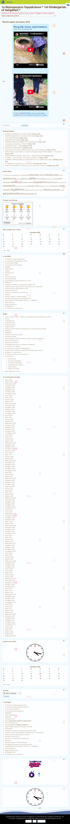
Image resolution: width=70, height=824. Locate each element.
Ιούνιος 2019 (9, 512)
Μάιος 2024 (8, 417)
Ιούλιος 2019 (9, 510)
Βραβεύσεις (8, 332)
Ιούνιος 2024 (9, 415)
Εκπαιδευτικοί (12, 359)
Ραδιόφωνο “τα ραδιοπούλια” (13, 352)
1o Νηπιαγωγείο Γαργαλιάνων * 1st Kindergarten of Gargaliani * (33, 8)
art (20, 175)
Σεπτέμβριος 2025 (10, 393)
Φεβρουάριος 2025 (10, 403)
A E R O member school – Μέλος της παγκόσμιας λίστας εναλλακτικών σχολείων (28, 317)
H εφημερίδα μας (10, 320)
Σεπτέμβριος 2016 (10, 551)
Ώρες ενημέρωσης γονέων (12, 371)
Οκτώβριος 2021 (10, 468)
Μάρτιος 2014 (9, 592)
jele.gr (7, 274)
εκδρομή (30, 182)
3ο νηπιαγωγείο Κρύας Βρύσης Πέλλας (16, 261)
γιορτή (55, 179)
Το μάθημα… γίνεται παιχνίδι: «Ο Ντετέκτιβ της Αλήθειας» (21, 157)
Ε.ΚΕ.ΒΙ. (7, 294)
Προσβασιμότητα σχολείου (15, 364)
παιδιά (62, 186)
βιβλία (27, 179)
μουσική (47, 186)
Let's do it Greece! (10, 276)
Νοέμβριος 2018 (9, 519)
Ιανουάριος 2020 (10, 500)
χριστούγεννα (31, 194)
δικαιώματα (7, 182)
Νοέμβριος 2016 (9, 547)
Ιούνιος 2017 (9, 535)
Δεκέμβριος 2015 (10, 563)
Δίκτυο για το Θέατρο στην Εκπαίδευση (16, 292)
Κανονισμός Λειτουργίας (15, 362)
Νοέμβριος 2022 (9, 447)
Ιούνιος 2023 (9, 435)
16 (13, 241)
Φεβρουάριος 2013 (10, 614)
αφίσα (23, 179)
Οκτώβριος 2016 (10, 549)
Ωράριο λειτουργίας (13, 368)
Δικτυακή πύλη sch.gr (11, 290)
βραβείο (43, 179)
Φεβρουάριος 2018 (10, 525)
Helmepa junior (9, 272)
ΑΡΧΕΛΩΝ (8, 282)
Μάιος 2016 (8, 555)
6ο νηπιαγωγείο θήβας (11, 263)
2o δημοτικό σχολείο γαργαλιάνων (15, 259)
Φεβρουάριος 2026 (10, 384)
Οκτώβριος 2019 (10, 506)
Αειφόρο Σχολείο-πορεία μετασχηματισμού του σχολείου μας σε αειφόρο (25, 328)
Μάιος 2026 (8, 380)
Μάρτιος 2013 (9, 612)
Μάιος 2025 (8, 397)
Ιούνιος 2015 (9, 571)
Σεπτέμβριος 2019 (10, 508)
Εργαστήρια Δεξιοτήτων (12, 342)
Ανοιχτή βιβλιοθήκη (10, 278)
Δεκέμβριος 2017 (10, 529)
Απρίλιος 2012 (9, 632)
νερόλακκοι (30, 115)
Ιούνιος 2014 (9, 588)
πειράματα (6, 190)
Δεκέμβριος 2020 (10, 480)
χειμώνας (44, 115)
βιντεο (38, 179)
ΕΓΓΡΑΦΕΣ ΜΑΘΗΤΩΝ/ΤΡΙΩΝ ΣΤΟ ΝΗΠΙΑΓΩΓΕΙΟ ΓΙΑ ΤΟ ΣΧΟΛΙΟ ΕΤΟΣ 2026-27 (29, 159)
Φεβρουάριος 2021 (10, 478)
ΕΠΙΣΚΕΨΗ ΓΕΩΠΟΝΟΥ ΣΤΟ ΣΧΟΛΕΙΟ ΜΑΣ (18, 134)
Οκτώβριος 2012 (10, 622)
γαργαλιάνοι (49, 179)
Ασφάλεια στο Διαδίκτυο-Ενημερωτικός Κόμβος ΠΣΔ (20, 284)
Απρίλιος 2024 (9, 419)
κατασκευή (19, 186)
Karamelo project (10, 322)
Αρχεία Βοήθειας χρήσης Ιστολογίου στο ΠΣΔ (18, 280)
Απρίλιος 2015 (9, 574)
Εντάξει (28, 821)
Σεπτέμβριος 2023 (10, 433)
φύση (40, 115)
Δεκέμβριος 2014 (10, 582)
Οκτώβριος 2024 (10, 411)
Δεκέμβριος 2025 (10, 388)
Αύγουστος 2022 (10, 451)
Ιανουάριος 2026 (10, 386)
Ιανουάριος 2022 (10, 462)
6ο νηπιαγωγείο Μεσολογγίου (13, 265)
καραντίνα (63, 182)
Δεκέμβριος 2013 (10, 596)
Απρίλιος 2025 (9, 399)
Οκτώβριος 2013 (10, 600)
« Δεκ (4, 250)
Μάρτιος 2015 (9, 576)
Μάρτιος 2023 (9, 441)
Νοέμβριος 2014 (9, 584)
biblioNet (7, 267)
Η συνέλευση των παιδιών (12, 346)
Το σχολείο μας (9, 356)
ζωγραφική (38, 182)
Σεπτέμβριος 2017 (10, 533)
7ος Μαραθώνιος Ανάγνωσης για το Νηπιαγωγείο (19, 163)
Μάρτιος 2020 (9, 496)
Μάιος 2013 (8, 608)
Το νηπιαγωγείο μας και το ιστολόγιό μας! (17, 354)
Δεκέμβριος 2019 (10, 502)
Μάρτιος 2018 (9, 523)
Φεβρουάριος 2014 (10, 594)
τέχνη (46, 189)
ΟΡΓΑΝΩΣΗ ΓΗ (9, 306)
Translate (6, 696)
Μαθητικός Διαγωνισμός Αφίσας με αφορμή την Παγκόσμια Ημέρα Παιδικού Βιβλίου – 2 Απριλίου (32, 151)
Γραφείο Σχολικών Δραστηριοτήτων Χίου (16, 288)
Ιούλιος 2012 (9, 626)
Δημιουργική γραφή (10, 336)
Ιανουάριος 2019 (10, 515)
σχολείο (38, 113)
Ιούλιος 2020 (9, 488)
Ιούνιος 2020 (9, 490)
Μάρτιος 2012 (9, 633)
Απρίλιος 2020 (9, 494)
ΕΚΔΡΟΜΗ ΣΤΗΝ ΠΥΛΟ (12, 140)
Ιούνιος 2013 (9, 606)
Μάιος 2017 (8, 537)
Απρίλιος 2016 (9, 557)
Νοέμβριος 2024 (9, 409)
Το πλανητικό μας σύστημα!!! (13, 308)
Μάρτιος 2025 (9, 401)
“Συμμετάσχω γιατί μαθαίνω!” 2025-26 (16, 144)
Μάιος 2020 (8, 492)
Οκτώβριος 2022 (10, 449)
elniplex (7, 271)
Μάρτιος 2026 (9, 382)
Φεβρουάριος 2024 (10, 423)
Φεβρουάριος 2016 (10, 561)
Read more (41, 821)
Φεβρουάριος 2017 (10, 543)
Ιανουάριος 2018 (10, 527)
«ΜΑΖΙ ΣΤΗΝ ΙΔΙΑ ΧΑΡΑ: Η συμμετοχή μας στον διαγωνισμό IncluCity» (25, 165)
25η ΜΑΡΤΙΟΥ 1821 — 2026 (13, 146)
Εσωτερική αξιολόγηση (14, 361)
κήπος (33, 113)
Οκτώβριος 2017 (10, 531)
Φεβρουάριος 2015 (10, 578)
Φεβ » (8, 250)
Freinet (41, 175)
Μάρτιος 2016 (9, 559)
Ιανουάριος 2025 (10, 405)
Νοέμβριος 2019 (9, 504)
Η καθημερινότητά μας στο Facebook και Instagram (20, 344)
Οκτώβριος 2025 (10, 391)
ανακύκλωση (9, 178)
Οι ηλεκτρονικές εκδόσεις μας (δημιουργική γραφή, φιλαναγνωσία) (24, 350)
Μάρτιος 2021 (9, 476)
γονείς (59, 178)
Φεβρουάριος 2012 (10, 635)
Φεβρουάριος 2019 (10, 513)
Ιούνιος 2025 (9, 395)
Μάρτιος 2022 (9, 458)
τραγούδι (62, 190)
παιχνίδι (36, 115)
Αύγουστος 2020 (10, 486)
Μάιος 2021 (8, 472)
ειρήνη (25, 182)
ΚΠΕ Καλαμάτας (9, 302)
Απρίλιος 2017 (9, 539)
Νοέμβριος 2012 (9, 620)
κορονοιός (24, 186)
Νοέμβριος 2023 (9, 429)
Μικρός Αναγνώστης (11, 304)
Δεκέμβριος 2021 (10, 464)
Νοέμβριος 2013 (9, 598)
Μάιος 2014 (8, 590)
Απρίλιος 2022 (9, 456)
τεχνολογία (55, 190)
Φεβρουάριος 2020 (10, 498)
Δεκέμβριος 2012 (10, 618)
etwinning (33, 175)
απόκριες (18, 178)
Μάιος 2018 (8, 521)
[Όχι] (68, 819)
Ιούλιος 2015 (9, 569)
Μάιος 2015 (8, 572)
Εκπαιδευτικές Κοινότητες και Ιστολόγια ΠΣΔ (18, 298)
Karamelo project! (10, 324)
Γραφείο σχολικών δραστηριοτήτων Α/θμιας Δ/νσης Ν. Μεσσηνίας (23, 286)
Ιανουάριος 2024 (10, 425)
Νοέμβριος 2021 (9, 466)
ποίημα (27, 190)
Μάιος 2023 (8, 437)
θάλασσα (48, 182)
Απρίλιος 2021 (9, 474)
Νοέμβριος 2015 (9, 565)
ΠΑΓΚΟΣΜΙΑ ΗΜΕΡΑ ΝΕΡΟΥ (13, 148)
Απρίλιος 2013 (9, 610)
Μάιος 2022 (8, 454)
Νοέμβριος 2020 (9, 482)
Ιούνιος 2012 (9, 628)
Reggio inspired (9, 326)
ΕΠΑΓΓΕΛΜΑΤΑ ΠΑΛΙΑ (11, 138)
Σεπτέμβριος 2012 (10, 624)
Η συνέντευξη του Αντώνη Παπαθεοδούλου (17, 348)
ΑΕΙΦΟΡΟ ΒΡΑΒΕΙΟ (25, 113)
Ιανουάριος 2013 (10, 616)
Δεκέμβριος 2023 (10, 427)
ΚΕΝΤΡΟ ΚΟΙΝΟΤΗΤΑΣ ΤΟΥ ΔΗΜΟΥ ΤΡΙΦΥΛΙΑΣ (19, 136)
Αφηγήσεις (8, 330)
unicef (60, 175)
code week (25, 175)
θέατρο (55, 182)
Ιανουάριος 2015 (10, 580)
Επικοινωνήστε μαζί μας (12, 340)
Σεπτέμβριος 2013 (10, 602)
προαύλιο (31, 190)
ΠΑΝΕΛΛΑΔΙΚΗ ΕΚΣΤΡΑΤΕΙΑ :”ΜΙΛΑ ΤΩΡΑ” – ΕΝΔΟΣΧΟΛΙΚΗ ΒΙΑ (24, 155)
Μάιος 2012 (8, 630)
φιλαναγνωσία (11, 193)
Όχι (35, 821)
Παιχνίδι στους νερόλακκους (30, 26)
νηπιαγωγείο (53, 186)
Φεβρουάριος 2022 (10, 460)
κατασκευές (9, 185)
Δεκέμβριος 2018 (10, 517)
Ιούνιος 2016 (9, 553)
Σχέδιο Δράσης (12, 366)
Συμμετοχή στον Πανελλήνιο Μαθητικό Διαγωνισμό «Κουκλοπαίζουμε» (25, 150)
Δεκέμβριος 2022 (10, 445)
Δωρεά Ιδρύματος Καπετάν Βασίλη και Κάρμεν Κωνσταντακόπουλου (24, 338)
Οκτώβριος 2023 (10, 431)
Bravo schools (9, 269)
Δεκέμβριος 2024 (10, 407)
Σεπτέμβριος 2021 (10, 470)
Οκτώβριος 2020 (10, 484)
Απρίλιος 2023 (9, 439)
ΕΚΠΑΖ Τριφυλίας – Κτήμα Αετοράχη (15, 296)
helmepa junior (51, 175)
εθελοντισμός (17, 182)
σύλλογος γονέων (38, 190)
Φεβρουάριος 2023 (10, 443)
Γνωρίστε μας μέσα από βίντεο (14, 334)
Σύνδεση (9, 2)
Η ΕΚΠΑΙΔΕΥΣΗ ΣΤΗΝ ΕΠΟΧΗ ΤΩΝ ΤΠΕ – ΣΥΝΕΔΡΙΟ (21, 300)
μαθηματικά (42, 186)
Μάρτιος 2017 (9, 541)
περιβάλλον (17, 189)
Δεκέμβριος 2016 (10, 545)
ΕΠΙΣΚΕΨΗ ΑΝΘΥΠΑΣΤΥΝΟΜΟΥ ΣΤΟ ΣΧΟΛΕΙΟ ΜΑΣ (21, 142)
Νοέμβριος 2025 (9, 390)
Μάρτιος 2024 (9, 421)
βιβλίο (32, 178)
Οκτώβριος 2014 (10, 586)
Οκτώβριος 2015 (10, 567)
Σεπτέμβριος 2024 (10, 413)
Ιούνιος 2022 (9, 452)
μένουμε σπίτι (33, 186)
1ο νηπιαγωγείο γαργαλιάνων (11, 175)
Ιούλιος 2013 (9, 604)
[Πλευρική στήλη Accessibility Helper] (68, 5)
